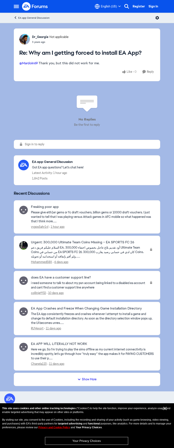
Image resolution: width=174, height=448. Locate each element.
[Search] (126, 6)
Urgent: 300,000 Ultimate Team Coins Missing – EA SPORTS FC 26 (82, 242)
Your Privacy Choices (86, 440)
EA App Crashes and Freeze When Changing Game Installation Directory (86, 308)
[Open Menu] (157, 18)
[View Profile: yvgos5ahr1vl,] (23, 210)
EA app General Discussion (34, 18)
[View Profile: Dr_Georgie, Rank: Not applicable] (24, 39)
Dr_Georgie (40, 37)
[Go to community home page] (35, 6)
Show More (89, 379)
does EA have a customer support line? (61, 277)
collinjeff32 (38, 293)
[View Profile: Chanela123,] (23, 347)
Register (139, 6)
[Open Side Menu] (16, 6)
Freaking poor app (45, 207)
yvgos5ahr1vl (39, 227)
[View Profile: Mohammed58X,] (23, 245)
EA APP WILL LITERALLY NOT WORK (59, 344)
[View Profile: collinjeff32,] (23, 280)
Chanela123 (39, 364)
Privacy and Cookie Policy (54, 427)
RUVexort (37, 328)
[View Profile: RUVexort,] (23, 311)
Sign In (153, 6)
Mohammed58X (41, 262)
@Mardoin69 (28, 63)
